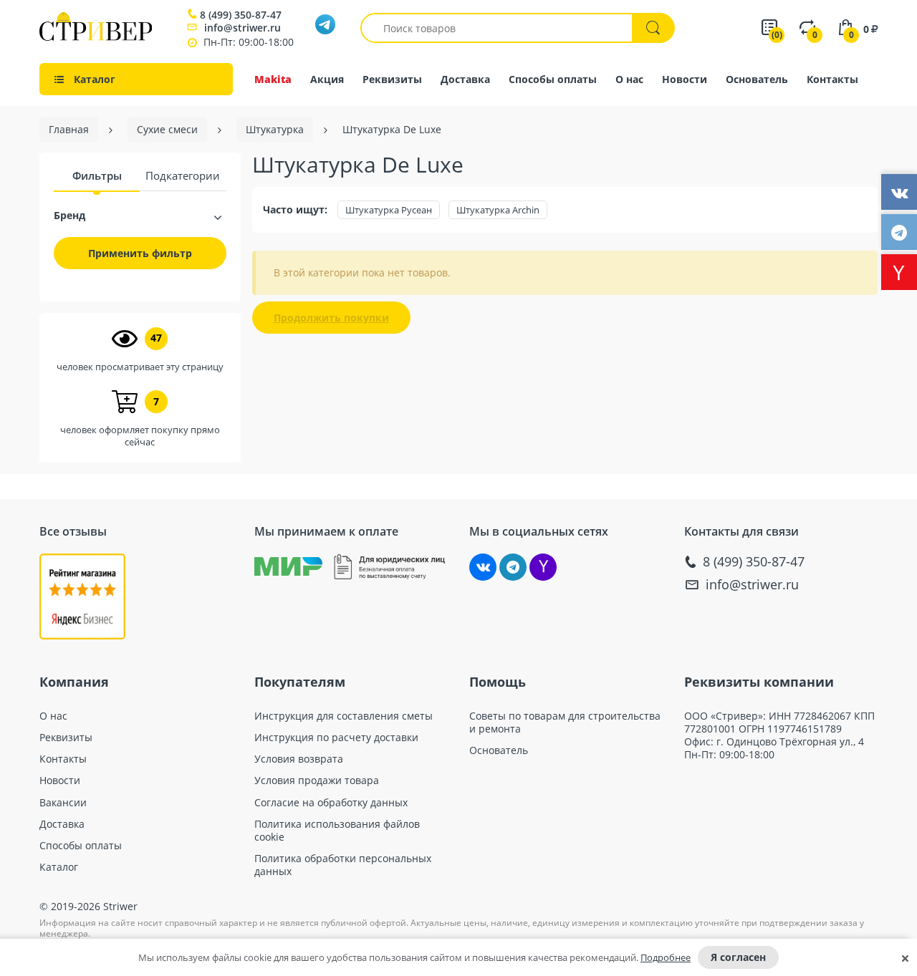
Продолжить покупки (331, 317)
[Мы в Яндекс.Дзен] (543, 567)
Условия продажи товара (316, 780)
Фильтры (97, 175)
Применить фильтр (140, 253)
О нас (629, 79)
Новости (684, 79)
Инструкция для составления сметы (343, 716)
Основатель (757, 79)
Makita (273, 79)
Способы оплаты (553, 79)
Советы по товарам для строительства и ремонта (565, 722)
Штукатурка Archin (497, 209)
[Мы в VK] (482, 567)
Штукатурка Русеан (388, 209)
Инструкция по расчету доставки (336, 737)
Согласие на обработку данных (331, 802)
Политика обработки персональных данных (342, 865)
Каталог (58, 867)
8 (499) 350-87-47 (241, 15)
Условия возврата (298, 759)
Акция (327, 79)
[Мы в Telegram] (513, 567)
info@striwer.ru (242, 27)
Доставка (465, 79)
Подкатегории (182, 175)
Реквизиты (392, 79)
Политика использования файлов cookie (337, 831)
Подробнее (665, 957)
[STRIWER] (95, 37)
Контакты (832, 79)
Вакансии (63, 802)
